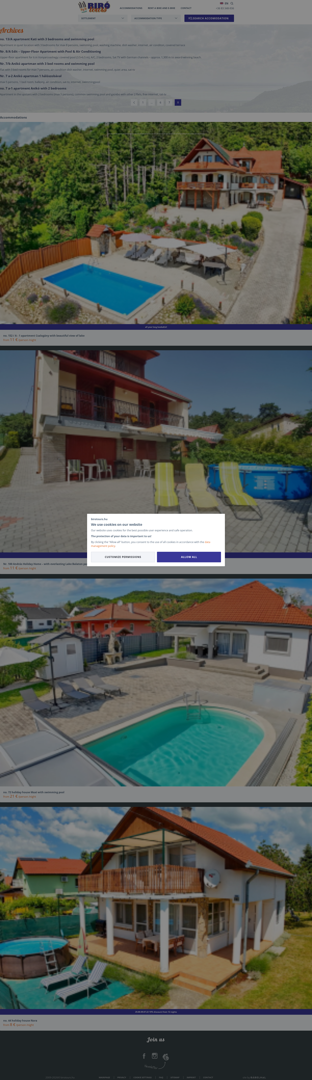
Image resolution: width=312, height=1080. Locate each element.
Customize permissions (123, 557)
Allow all (189, 557)
